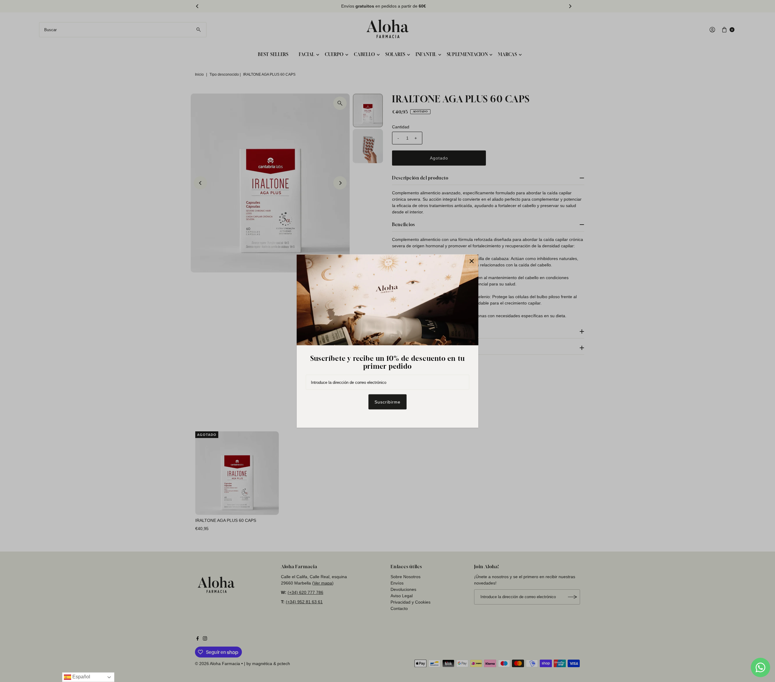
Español (80, 676)
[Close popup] (471, 261)
